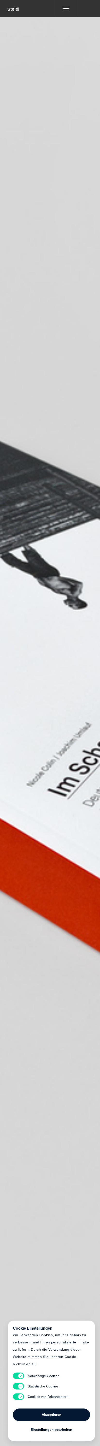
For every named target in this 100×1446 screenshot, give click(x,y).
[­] (84, 8)
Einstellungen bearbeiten (51, 1429)
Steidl (13, 9)
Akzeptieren (51, 1414)
